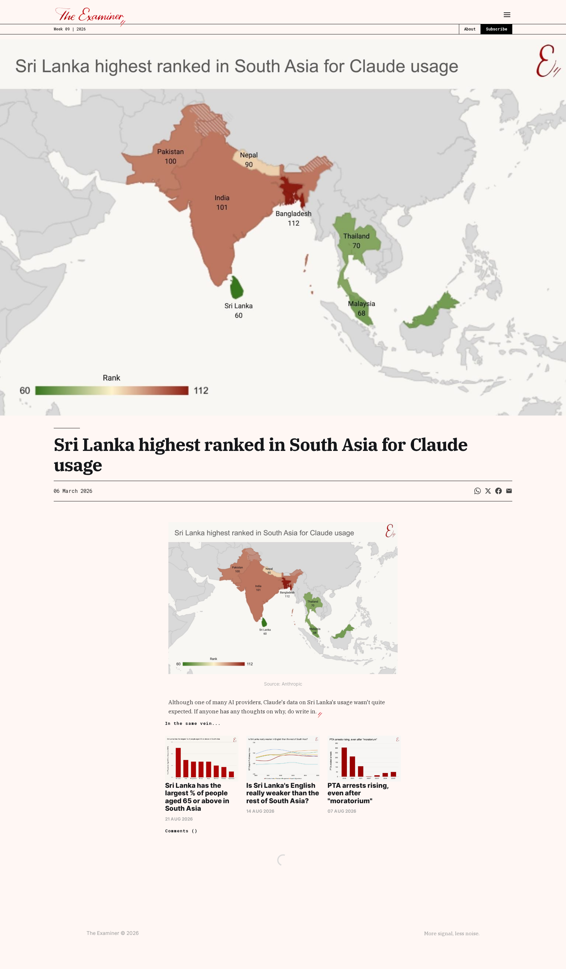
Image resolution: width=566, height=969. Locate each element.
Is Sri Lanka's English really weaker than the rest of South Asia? (282, 793)
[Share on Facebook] (498, 491)
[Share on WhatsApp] (477, 491)
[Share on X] (488, 491)
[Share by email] (509, 491)
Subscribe (496, 28)
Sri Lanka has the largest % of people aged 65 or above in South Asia (197, 796)
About (470, 28)
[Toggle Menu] (507, 15)
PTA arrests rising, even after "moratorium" (358, 793)
